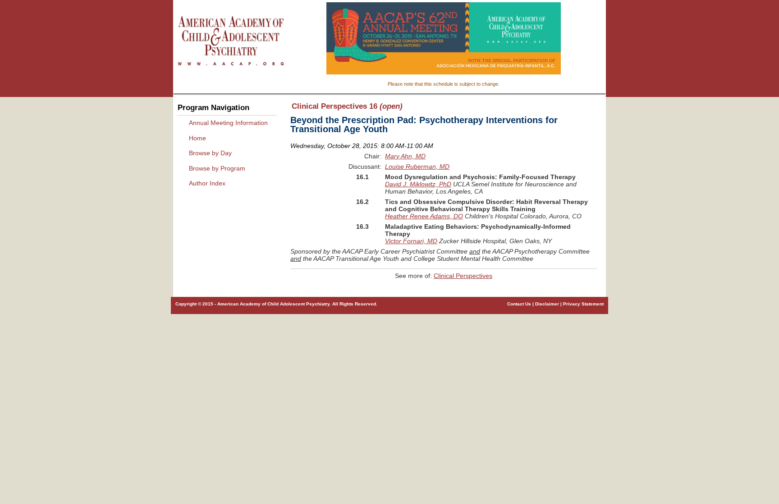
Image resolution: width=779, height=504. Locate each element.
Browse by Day (210, 153)
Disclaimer (547, 303)
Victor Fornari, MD (411, 241)
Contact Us (519, 303)
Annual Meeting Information (228, 122)
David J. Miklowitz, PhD (418, 184)
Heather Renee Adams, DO (424, 216)
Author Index (207, 183)
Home (197, 138)
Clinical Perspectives (463, 275)
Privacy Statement (583, 303)
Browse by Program (217, 168)
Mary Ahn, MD (405, 156)
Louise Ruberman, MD (417, 166)
